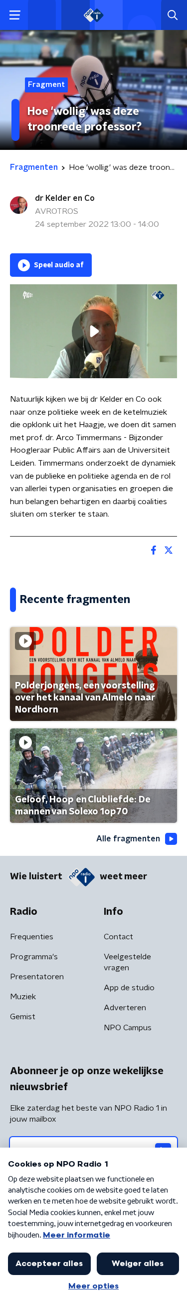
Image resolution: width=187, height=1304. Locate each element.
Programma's (34, 957)
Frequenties (31, 937)
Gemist (22, 1017)
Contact (118, 937)
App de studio (129, 988)
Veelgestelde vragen (127, 962)
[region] (93, 331)
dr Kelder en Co (65, 198)
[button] (14, 15)
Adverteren (125, 1008)
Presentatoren (37, 977)
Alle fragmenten (128, 839)
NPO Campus (128, 1028)
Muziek (23, 997)
